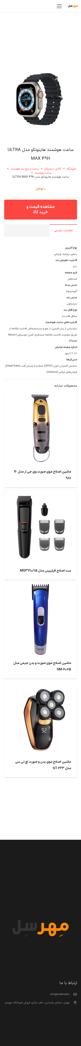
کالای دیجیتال (52, 169)
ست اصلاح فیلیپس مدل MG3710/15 (45, 570)
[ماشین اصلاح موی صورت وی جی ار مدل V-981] (40, 395)
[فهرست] (59, 6)
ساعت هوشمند (43, 173)
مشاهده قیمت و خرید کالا (40, 209)
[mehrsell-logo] (73, 6)
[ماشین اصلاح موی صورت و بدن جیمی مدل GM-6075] (40, 586)
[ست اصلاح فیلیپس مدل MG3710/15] (40, 494)
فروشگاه (71, 169)
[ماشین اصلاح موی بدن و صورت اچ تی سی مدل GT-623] (40, 685)
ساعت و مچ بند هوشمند (25, 169)
